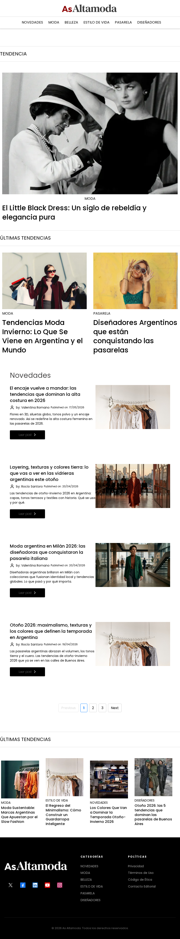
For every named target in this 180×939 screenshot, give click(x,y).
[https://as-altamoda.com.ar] (89, 8)
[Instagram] (60, 885)
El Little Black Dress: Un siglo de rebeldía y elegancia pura (74, 212)
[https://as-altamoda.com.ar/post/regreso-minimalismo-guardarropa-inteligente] (65, 777)
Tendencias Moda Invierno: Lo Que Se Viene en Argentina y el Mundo (42, 336)
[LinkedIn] (35, 885)
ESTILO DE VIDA (92, 886)
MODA (85, 873)
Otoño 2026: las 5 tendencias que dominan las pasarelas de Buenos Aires (153, 814)
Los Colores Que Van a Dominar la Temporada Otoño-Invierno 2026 (108, 814)
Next (115, 707)
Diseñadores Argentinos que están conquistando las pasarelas (135, 336)
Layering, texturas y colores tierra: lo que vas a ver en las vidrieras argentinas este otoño (49, 473)
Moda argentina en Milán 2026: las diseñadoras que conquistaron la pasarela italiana (47, 552)
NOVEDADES (89, 866)
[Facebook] (23, 885)
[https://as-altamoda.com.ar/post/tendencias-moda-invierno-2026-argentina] (44, 281)
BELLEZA (86, 879)
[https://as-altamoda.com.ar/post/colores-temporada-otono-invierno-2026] (109, 780)
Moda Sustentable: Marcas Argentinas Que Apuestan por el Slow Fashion (19, 814)
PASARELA (88, 893)
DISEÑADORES (91, 900)
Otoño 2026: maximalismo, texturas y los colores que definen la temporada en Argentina (51, 631)
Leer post (25, 435)
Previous (68, 707)
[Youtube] (47, 885)
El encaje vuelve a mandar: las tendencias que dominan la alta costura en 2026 (45, 394)
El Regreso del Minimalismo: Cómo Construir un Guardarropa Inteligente (63, 814)
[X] (10, 885)
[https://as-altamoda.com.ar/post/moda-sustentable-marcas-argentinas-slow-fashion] (20, 780)
